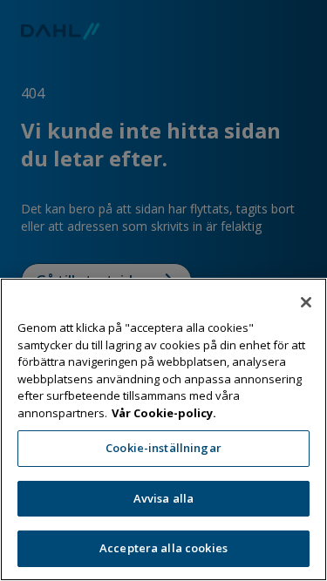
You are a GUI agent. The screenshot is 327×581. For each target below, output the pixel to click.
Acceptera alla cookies (163, 548)
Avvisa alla (163, 498)
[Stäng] (306, 302)
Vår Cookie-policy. (164, 413)
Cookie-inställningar (163, 448)
